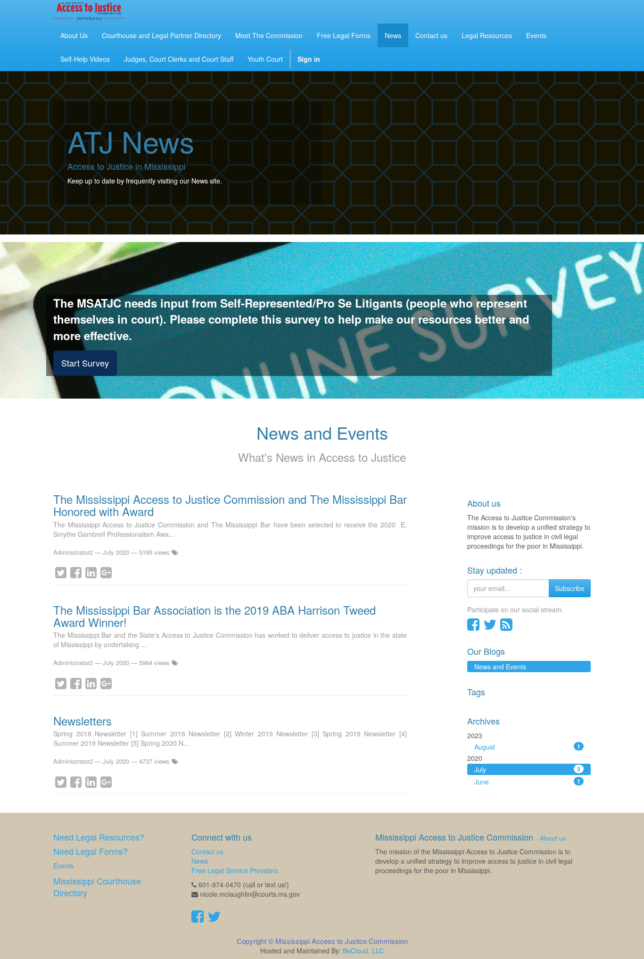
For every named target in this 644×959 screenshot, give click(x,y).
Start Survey (85, 363)
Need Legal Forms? (90, 851)
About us (553, 838)
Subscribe (570, 588)
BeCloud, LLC (363, 950)
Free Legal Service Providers (234, 870)
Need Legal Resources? (98, 837)
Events (63, 865)
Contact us (207, 851)
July (527, 769)
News (199, 861)
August (527, 746)
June (527, 781)
